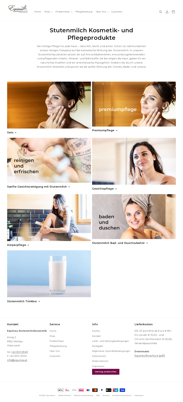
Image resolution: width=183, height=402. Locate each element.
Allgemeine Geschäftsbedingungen (111, 351)
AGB (98, 395)
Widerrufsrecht (100, 361)
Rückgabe (97, 346)
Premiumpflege (103, 130)
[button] (48, 12)
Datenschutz (99, 356)
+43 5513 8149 (19, 352)
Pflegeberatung (58, 346)
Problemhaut (57, 341)
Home (53, 331)
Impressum (98, 366)
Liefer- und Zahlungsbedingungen (110, 341)
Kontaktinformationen (121, 395)
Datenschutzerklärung (83, 395)
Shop (52, 336)
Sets (10, 132)
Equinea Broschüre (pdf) (150, 355)
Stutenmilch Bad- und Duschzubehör (118, 243)
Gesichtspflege (103, 188)
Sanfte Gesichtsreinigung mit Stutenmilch (37, 186)
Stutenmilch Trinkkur (22, 301)
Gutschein (55, 356)
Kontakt (96, 336)
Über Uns (55, 351)
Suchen (96, 331)
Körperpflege (16, 245)
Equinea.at (50, 395)
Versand (106, 395)
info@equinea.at (17, 360)
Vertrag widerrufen (106, 371)
